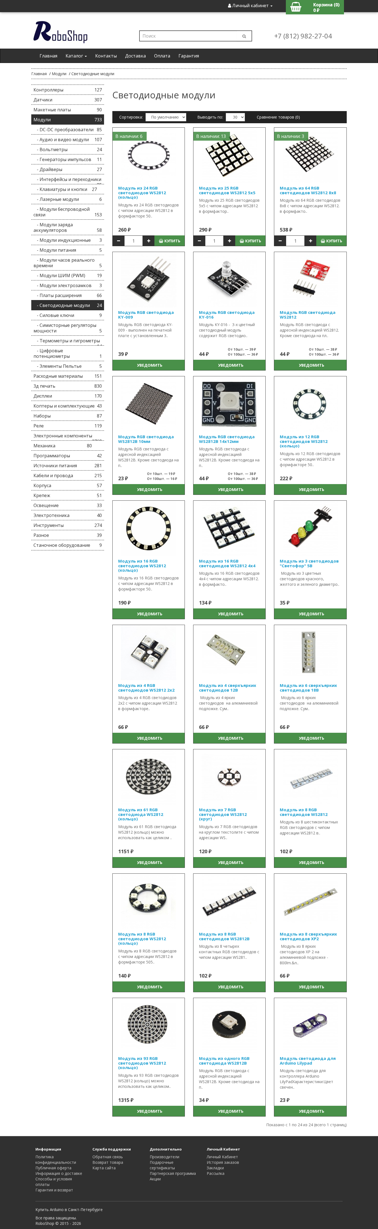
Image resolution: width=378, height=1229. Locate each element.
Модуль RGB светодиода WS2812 (307, 314)
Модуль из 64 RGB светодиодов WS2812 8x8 (308, 190)
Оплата (162, 56)
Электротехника (67, 515)
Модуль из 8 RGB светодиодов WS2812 (304, 812)
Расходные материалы (67, 376)
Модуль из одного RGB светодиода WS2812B (224, 1060)
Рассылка (215, 1173)
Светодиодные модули (92, 73)
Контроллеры (67, 90)
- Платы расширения (67, 295)
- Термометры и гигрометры (67, 342)
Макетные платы (67, 110)
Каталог (75, 56)
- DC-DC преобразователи (67, 130)
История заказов (223, 1162)
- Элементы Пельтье (67, 366)
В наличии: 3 (290, 136)
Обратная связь (107, 1156)
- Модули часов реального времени (67, 263)
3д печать (67, 386)
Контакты (106, 56)
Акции (155, 1178)
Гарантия (188, 56)
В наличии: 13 (211, 136)
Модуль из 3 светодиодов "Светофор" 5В (309, 563)
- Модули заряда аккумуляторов (67, 227)
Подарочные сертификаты (162, 1165)
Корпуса (67, 485)
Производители (164, 1156)
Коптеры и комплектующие (67, 406)
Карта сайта (104, 1167)
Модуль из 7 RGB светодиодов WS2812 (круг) (223, 814)
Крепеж (67, 495)
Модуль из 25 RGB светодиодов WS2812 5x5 (227, 190)
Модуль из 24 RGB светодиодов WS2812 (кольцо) (142, 192)
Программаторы (67, 456)
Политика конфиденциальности (55, 1159)
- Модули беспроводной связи (67, 212)
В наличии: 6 (129, 136)
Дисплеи (67, 396)
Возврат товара (107, 1162)
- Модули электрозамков (67, 285)
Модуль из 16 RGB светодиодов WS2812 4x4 (227, 563)
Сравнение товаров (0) (278, 117)
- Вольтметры (67, 149)
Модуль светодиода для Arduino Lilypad (308, 1060)
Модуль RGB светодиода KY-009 (146, 314)
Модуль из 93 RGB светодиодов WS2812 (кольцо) (142, 1062)
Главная (48, 56)
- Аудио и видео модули (67, 139)
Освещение (67, 505)
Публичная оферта (53, 1167)
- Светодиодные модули (67, 305)
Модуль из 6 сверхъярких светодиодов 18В (308, 687)
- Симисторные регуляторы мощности (67, 328)
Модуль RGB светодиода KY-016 (227, 314)
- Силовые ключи (67, 315)
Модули (59, 73)
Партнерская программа (173, 1173)
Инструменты (67, 525)
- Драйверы (67, 169)
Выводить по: (210, 117)
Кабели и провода (67, 475)
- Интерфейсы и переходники (67, 180)
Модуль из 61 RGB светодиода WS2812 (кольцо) (140, 814)
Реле (67, 426)
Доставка (135, 56)
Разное (67, 535)
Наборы (67, 416)
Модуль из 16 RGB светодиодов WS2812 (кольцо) (142, 565)
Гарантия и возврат (54, 1190)
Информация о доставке (58, 1173)
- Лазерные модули (67, 199)
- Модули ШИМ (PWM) (67, 275)
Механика (62, 446)
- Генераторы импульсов (67, 159)
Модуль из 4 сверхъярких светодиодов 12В (227, 687)
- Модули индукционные (67, 240)
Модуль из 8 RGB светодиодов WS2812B (224, 936)
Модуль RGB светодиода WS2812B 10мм (146, 439)
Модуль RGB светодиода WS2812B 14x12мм (227, 439)
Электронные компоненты (67, 437)
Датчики (67, 100)
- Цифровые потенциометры (67, 353)
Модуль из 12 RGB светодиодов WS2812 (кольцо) (304, 441)
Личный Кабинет (222, 1156)
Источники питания (67, 466)
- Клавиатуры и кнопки (65, 189)
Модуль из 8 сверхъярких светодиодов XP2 (308, 936)
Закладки (215, 1167)
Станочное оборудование (67, 545)
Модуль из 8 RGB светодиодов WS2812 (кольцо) (142, 938)
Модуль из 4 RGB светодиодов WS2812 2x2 (146, 687)
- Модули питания (67, 250)
